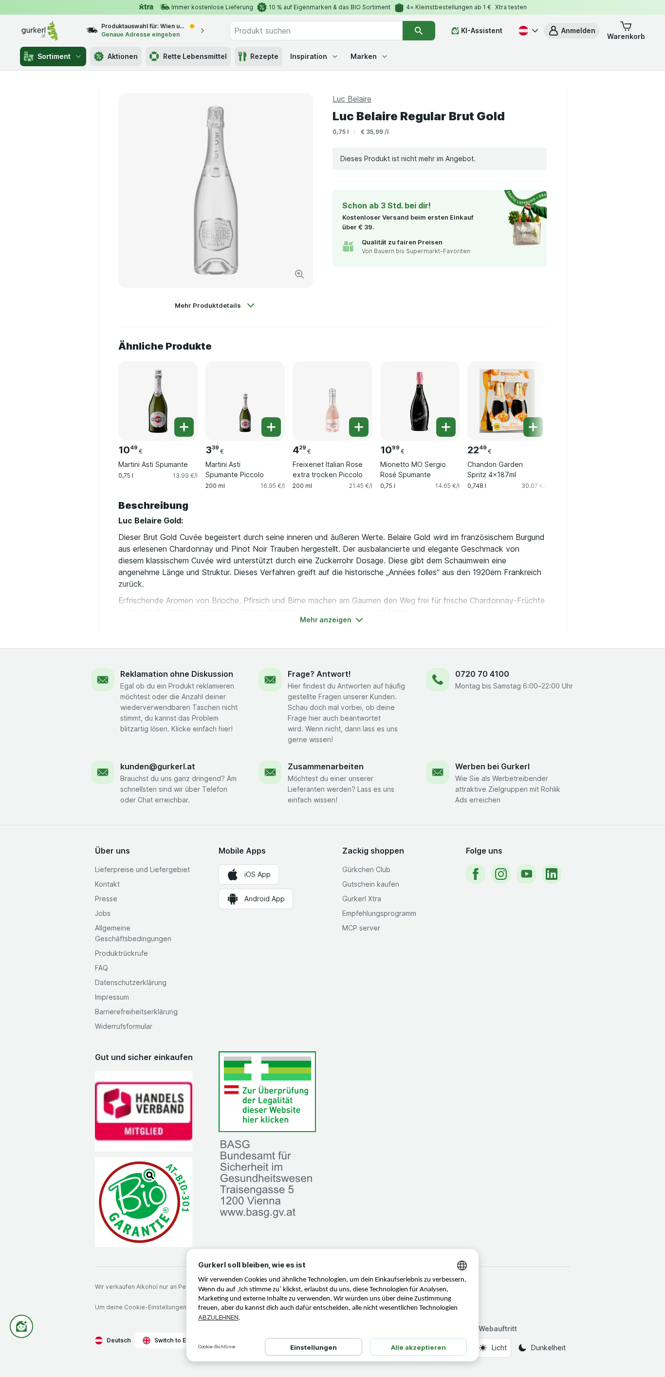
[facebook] (475, 874)
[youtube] (526, 874)
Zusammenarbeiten (326, 766)
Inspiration (308, 56)
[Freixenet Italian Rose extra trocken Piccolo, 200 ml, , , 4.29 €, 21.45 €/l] (332, 401)
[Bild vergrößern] (299, 274)
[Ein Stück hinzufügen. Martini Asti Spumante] (184, 427)
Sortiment (54, 56)
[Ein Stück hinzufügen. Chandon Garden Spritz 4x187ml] (533, 427)
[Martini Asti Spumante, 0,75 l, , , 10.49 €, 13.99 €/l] (158, 401)
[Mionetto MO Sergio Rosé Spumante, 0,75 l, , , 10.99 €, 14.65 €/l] (420, 401)
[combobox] (316, 30)
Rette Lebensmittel (195, 56)
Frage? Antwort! (319, 674)
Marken (364, 56)
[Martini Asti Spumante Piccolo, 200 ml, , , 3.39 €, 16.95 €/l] (245, 401)
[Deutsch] (527, 30)
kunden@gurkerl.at (157, 766)
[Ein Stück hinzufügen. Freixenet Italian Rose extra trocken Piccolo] (359, 427)
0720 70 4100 (482, 674)
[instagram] (501, 874)
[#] (267, 1092)
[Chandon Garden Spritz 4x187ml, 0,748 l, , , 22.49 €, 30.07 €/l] (507, 401)
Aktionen (123, 56)
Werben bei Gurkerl (492, 766)
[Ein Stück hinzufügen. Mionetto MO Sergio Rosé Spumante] (446, 427)
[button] (571, 30)
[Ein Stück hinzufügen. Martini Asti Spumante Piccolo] (271, 427)
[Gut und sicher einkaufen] (143, 1202)
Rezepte (264, 56)
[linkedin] (551, 874)
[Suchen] (419, 30)
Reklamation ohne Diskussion (176, 674)
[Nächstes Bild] (527, 397)
